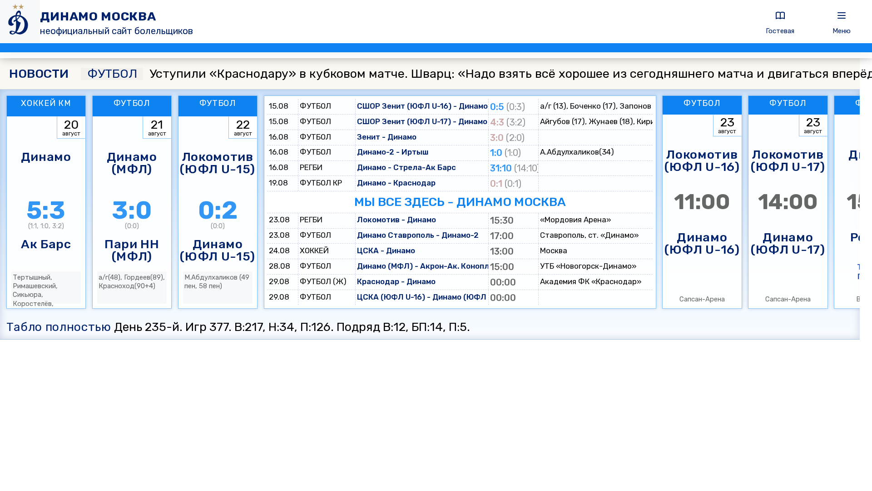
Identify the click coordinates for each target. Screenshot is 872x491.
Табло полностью (58, 327)
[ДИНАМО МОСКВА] (20, 21)
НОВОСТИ (39, 74)
